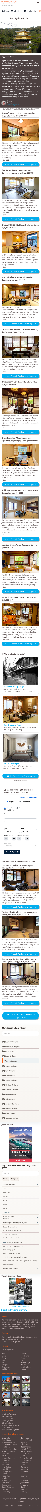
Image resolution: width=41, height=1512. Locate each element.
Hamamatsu (6, 1485)
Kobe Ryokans (8, 1075)
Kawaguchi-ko (7, 1471)
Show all (5, 1179)
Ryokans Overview (7, 5)
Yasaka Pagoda (7, 1447)
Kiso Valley (6, 1491)
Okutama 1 (24, 1480)
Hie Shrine (24, 1438)
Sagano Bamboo (8, 1458)
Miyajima (5, 1365)
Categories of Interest (10, 1268)
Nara (5, 1204)
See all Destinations (10, 1227)
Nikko (4, 1456)
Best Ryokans (25, 1367)
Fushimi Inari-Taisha (9, 1442)
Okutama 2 (6, 1483)
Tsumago (5, 1489)
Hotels (23, 1365)
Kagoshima (6, 1462)
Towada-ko (24, 1471)
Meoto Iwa (6, 1476)
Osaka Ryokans (9, 1056)
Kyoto (5, 11)
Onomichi (24, 1469)
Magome (23, 1489)
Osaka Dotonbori (8, 1487)
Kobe (5, 1200)
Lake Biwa (24, 1445)
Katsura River (7, 1438)
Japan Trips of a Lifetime (8, 1217)
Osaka (5, 1197)
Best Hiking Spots (9, 1250)
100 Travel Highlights (10, 1234)
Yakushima (24, 1462)
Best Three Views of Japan (12, 1253)
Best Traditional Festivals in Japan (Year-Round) (20, 1261)
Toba (22, 1474)
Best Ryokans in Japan (12, 1242)
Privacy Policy (32, 1505)
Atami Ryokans (8, 1113)
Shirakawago (25, 1460)
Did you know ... (8, 1264)
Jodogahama (25, 1478)
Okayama (24, 1467)
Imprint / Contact (17, 1505)
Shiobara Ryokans (10, 1108)
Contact (23, 1353)
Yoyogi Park (6, 1440)
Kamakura (24, 1453)
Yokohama (7, 1193)
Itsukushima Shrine (9, 1445)
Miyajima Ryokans (10, 1084)
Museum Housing (9, 1451)
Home (4, 1353)
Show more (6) (7, 1212)
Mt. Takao (5, 1465)
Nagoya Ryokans (9, 1080)
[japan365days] (17, 2)
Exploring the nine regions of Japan (15, 1223)
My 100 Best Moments (20, 1306)
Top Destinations (9, 1184)
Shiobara (24, 1485)
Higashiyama (25, 1447)
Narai (22, 1487)
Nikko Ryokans (8, 1099)
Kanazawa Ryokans (10, 1117)
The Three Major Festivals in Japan (15, 1257)
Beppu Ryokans (9, 1094)
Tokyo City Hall (26, 1458)
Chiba (22, 1465)
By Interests (30, 11)
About (4, 1356)
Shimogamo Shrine (9, 1449)
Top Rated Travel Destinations (13, 1238)
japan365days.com (13, 105)
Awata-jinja (6, 1453)
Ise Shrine (24, 1476)
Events (23, 1369)
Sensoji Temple (26, 1449)
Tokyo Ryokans (8, 1051)
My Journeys (25, 1362)
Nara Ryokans (8, 1070)
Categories (6, 1367)
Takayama (6, 1460)
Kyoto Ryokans (10, 1061)
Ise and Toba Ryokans (11, 1103)
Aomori (4, 1474)
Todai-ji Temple (26, 1440)
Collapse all (14, 1179)
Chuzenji (23, 1491)
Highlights (6, 1369)
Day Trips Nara (26, 1451)
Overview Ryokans (10, 1041)
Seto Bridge (6, 1467)
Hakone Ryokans (9, 1066)
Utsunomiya (6, 1480)
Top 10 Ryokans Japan (11, 1046)
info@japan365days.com (11, 1341)
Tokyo (5, 1189)
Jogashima (24, 1483)
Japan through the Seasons (12, 1231)
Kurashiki (5, 1469)
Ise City (4, 1478)
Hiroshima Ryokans (10, 1089)
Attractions (16, 11)
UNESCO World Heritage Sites (13, 1246)
